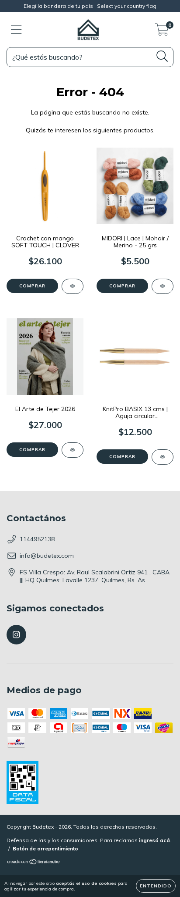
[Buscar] (162, 56)
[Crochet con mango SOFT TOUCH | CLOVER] (72, 286)
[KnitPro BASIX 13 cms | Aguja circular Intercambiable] (162, 457)
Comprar (32, 286)
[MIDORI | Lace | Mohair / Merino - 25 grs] (162, 286)
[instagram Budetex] (16, 634)
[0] (162, 32)
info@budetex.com (47, 556)
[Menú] (16, 30)
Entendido (156, 886)
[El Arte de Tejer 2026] (72, 450)
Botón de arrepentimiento (45, 848)
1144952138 (37, 539)
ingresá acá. (155, 840)
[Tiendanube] (34, 863)
